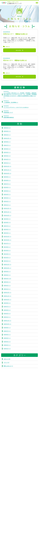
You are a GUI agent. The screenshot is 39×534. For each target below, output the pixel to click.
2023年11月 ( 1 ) (7, 169)
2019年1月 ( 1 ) (7, 317)
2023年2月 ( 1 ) (7, 201)
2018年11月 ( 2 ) (7, 320)
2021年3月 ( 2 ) (7, 254)
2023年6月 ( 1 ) (7, 187)
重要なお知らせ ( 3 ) (8, 366)
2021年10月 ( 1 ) (7, 239)
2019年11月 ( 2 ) (7, 296)
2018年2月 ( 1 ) (7, 345)
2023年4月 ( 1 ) (7, 194)
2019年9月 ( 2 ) (7, 303)
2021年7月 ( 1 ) (7, 243)
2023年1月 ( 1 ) (7, 204)
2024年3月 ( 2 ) (7, 155)
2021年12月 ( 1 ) (7, 236)
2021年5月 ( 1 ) (7, 250)
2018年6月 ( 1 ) (7, 334)
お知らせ (7, 46)
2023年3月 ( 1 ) (7, 197)
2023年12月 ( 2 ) (7, 166)
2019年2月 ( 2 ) (7, 313)
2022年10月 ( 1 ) (7, 215)
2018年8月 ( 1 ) (7, 327)
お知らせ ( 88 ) (7, 359)
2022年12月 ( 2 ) (7, 208)
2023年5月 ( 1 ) (7, 190)
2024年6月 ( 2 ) (7, 148)
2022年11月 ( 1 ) (7, 211)
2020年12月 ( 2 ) (7, 264)
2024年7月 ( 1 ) (7, 145)
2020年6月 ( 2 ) (7, 275)
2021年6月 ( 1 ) (7, 247)
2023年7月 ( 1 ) (7, 183)
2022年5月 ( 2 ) (7, 229)
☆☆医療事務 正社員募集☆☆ (11, 102)
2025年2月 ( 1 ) (7, 134)
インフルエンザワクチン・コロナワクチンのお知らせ (16, 107)
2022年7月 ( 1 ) (7, 226)
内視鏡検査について (8, 112)
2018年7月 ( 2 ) (7, 331)
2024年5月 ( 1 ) (7, 152)
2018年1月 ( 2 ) (7, 348)
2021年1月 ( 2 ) (7, 261)
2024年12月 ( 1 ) (7, 138)
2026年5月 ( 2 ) (7, 127)
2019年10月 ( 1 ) (7, 299)
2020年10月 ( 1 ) (7, 268)
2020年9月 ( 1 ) (7, 271)
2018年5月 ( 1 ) (7, 338)
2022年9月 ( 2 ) (7, 218)
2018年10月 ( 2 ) (7, 324)
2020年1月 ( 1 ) (7, 289)
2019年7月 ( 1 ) (7, 306)
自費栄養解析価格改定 (9, 117)
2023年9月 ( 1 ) (7, 176)
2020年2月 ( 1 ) (7, 285)
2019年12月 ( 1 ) (7, 292)
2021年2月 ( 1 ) (7, 257)
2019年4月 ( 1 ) (7, 310)
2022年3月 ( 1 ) (7, 232)
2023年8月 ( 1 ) (7, 180)
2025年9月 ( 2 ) (7, 131)
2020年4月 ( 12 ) (7, 278)
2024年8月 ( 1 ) (7, 141)
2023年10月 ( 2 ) (7, 173)
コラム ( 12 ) (6, 362)
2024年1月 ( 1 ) (7, 162)
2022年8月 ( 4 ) (7, 222)
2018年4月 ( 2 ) (7, 341)
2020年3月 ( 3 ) (7, 282)
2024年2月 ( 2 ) (7, 159)
